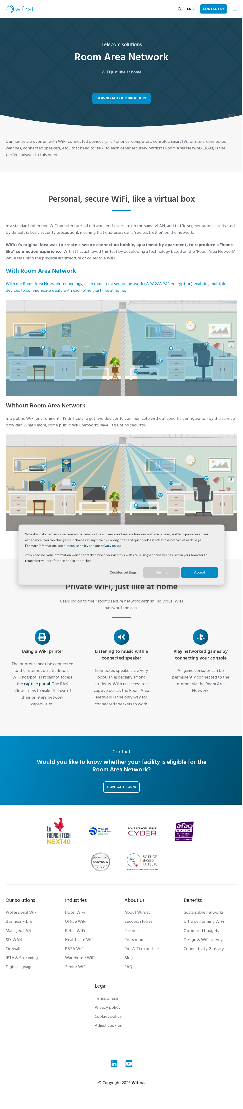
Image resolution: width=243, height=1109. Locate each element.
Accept (199, 572)
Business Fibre (19, 921)
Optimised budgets (201, 931)
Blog (128, 958)
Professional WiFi (22, 912)
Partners (132, 931)
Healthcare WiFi (80, 940)
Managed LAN (18, 931)
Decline (161, 572)
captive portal (37, 684)
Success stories (138, 921)
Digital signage (19, 967)
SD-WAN (14, 940)
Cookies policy (108, 1016)
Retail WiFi (75, 931)
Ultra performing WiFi (204, 921)
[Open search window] (179, 9)
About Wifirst (137, 912)
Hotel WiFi (75, 912)
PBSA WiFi (75, 949)
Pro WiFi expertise (141, 949)
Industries (76, 900)
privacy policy (110, 546)
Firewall (13, 949)
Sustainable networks (204, 912)
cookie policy (78, 546)
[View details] (114, 1064)
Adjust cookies (108, 1025)
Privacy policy (108, 1007)
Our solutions (20, 900)
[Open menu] (235, 9)
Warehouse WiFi (80, 958)
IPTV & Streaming (22, 958)
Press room (134, 940)
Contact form (121, 786)
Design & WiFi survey (203, 940)
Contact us (213, 8)
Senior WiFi (76, 967)
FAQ (128, 967)
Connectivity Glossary (204, 949)
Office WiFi (75, 921)
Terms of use (106, 998)
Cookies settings (123, 572)
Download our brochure (121, 98)
